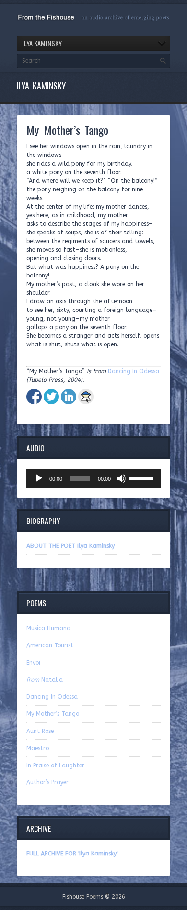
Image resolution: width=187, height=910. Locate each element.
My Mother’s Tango (52, 713)
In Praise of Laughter (55, 765)
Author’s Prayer (47, 782)
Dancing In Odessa (133, 371)
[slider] (142, 477)
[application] (93, 478)
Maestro (37, 748)
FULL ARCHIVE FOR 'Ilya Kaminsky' (71, 853)
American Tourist (49, 645)
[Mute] (121, 478)
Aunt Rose (40, 731)
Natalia (44, 680)
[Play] (39, 478)
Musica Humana (48, 628)
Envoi (33, 662)
